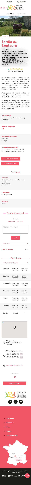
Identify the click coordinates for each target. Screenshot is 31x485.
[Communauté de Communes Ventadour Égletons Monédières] (17, 476)
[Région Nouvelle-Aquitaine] (10, 476)
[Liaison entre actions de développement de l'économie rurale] (4, 476)
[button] (10, 2)
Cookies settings (15, 472)
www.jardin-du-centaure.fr (14, 365)
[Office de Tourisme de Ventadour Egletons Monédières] (15, 7)
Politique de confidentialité (20, 470)
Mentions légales (6, 470)
